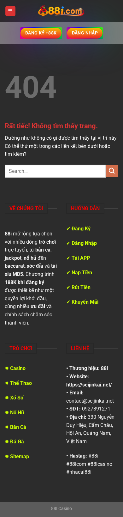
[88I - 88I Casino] (61, 11)
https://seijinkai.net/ (89, 385)
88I (104, 368)
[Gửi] (112, 171)
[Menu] (10, 11)
